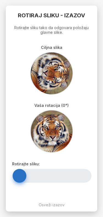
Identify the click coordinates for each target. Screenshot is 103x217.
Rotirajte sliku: (26, 164)
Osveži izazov (52, 204)
